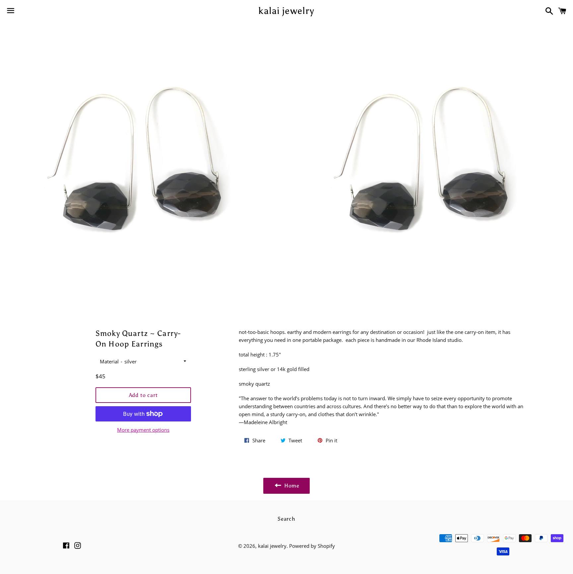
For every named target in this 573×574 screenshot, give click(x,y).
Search (286, 519)
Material (109, 361)
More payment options (143, 429)
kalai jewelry (286, 10)
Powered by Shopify (312, 545)
